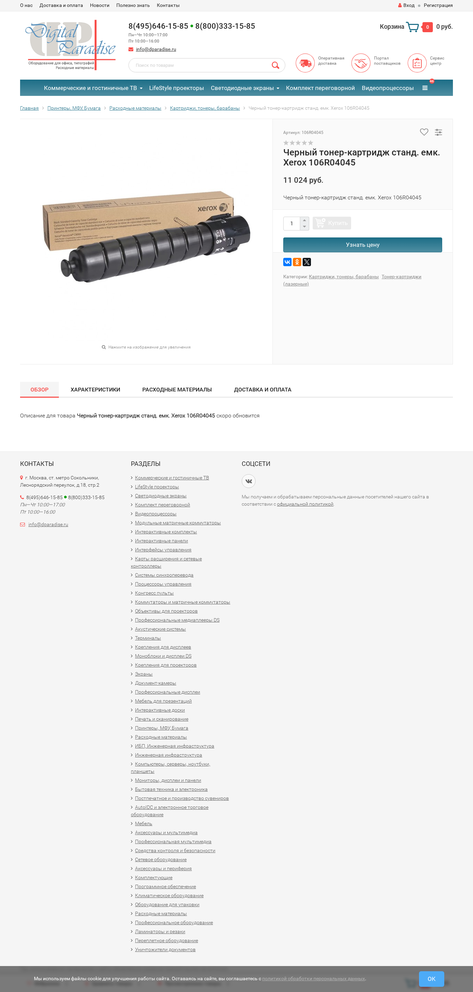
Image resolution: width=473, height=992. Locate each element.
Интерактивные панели (161, 540)
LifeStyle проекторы (176, 87)
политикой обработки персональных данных (313, 978)
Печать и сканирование (161, 719)
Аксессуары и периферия (163, 868)
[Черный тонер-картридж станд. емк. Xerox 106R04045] (146, 236)
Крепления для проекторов (166, 665)
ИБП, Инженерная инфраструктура (174, 746)
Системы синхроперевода (164, 575)
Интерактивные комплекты (166, 531)
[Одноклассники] (297, 262)
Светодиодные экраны (242, 87)
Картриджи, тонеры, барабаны (344, 276)
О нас (26, 5)
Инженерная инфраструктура (168, 755)
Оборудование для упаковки (167, 904)
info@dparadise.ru (156, 49)
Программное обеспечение (165, 886)
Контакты (168, 5)
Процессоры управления (163, 584)
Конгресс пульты (154, 593)
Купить (338, 222)
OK (432, 978)
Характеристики (95, 389)
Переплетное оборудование (166, 940)
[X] (307, 262)
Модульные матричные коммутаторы (178, 522)
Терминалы (148, 638)
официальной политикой (305, 504)
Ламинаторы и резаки (160, 931)
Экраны (144, 674)
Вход (408, 5)
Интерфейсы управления (163, 549)
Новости (99, 5)
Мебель (143, 823)
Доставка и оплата (61, 5)
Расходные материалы (177, 389)
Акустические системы (160, 629)
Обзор (39, 389)
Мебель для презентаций (163, 701)
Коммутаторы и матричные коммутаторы (182, 602)
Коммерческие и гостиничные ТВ (90, 87)
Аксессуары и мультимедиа (166, 832)
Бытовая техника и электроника (171, 789)
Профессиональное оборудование (174, 922)
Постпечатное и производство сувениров (182, 798)
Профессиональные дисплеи (167, 692)
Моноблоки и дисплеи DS (163, 656)
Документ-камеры (155, 683)
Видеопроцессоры (388, 87)
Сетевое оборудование (161, 859)
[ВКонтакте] (287, 262)
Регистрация (438, 5)
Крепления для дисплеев (163, 647)
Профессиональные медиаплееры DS (177, 620)
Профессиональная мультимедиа (173, 841)
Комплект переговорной (320, 87)
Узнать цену (363, 244)
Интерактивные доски (160, 710)
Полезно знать (133, 5)
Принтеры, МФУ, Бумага (161, 728)
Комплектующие (153, 877)
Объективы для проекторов (166, 611)
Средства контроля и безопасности (175, 850)
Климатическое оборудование (169, 895)
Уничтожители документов (165, 949)
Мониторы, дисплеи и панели (168, 780)
